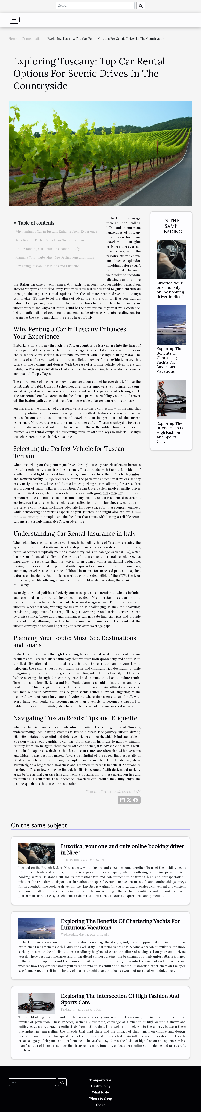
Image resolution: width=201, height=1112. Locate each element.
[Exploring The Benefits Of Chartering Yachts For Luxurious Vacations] (171, 324)
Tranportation (32, 38)
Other (100, 1104)
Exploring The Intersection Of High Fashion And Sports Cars (171, 432)
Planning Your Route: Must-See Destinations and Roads (54, 257)
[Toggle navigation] (14, 20)
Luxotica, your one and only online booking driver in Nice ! (170, 290)
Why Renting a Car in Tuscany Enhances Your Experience (56, 231)
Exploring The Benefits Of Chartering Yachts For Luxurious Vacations (169, 360)
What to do (100, 1092)
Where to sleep (100, 1098)
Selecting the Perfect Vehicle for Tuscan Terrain (49, 240)
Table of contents (36, 222)
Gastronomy (100, 1086)
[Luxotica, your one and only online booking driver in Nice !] (171, 259)
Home (13, 38)
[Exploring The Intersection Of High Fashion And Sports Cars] (171, 399)
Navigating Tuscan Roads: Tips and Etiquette (47, 266)
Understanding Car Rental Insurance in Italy (47, 249)
